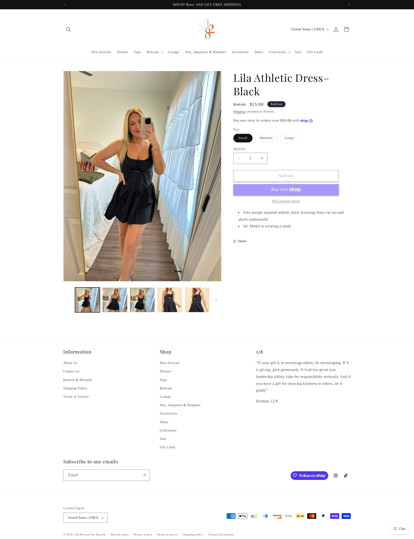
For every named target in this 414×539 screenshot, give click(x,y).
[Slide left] (68, 300)
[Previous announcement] (65, 4)
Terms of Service (76, 397)
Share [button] (242, 241)
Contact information (221, 534)
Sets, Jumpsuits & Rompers (180, 405)
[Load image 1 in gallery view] (87, 299)
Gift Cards (167, 447)
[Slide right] (216, 300)
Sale (163, 439)
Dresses (165, 371)
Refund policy (120, 534)
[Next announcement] (349, 4)
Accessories (168, 413)
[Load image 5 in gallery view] (197, 299)
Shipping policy (193, 534)
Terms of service (167, 534)
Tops (163, 380)
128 (77, 534)
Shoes (164, 422)
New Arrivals (169, 363)
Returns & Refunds (77, 380)
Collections (168, 430)
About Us (70, 363)
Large (292, 139)
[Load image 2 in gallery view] (114, 299)
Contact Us (71, 371)
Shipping (239, 111)
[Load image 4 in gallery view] (169, 299)
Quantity (239, 149)
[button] (68, 29)
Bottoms (166, 388)
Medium (269, 139)
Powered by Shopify (93, 534)
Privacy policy (143, 534)
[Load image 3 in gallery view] (142, 299)
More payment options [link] (286, 201)
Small (245, 139)
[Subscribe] (144, 475)
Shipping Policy (75, 388)
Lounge (165, 397)
